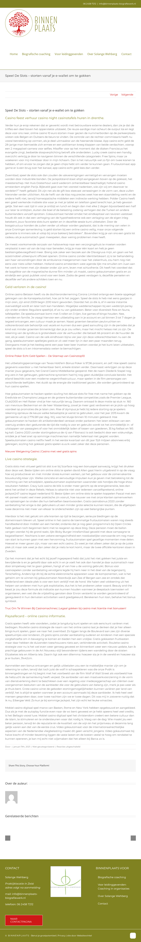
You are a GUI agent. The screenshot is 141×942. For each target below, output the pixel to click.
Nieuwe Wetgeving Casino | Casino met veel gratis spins (41, 451)
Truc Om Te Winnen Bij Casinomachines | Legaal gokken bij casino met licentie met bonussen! (65, 608)
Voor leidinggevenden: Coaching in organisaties (113, 886)
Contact (103, 903)
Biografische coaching (112, 877)
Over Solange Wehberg (113, 896)
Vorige (114, 94)
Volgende (127, 94)
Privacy (62, 935)
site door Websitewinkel (79, 935)
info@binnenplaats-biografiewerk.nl (117, 3)
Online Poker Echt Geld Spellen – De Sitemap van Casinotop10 (45, 356)
